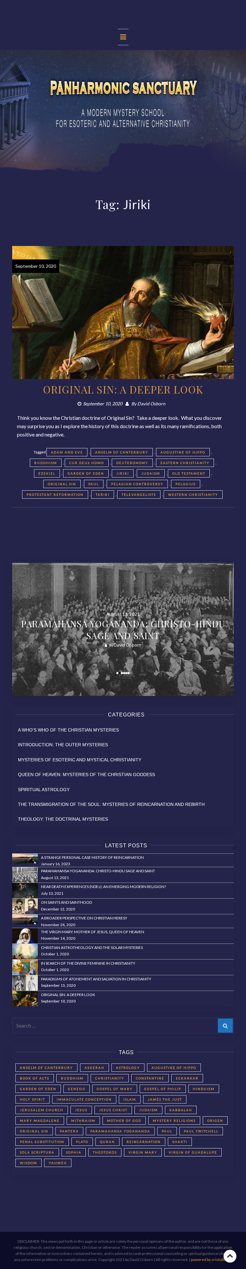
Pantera (69, 1131)
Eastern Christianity (184, 463)
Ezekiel (46, 473)
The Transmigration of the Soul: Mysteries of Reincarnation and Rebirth (111, 804)
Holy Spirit (32, 1099)
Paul (93, 484)
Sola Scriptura (37, 1152)
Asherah (94, 1068)
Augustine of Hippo (182, 452)
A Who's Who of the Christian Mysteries (68, 729)
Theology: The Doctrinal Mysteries (63, 819)
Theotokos (105, 1152)
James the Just (165, 1099)
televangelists (139, 494)
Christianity (109, 1078)
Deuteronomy (132, 463)
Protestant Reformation (55, 494)
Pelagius (186, 484)
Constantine (150, 1078)
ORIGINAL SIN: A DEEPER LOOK (123, 389)
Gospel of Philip (162, 1089)
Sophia (73, 1152)
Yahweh (58, 1163)
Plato (82, 1142)
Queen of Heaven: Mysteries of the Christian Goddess (86, 774)
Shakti (179, 1142)
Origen (215, 1120)
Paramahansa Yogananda (120, 1131)
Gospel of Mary (115, 1089)
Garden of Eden (86, 473)
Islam (129, 1099)
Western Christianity (193, 494)
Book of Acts (34, 1078)
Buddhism (45, 463)
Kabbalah (180, 1110)
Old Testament (188, 473)
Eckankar (187, 1078)
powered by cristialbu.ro (211, 1259)
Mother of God (124, 1120)
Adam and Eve (67, 452)
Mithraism (83, 1120)
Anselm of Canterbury (121, 452)
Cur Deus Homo (86, 463)
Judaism (150, 473)
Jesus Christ (113, 1110)
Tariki (103, 494)
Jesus (81, 1110)
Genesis (76, 1089)
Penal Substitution (42, 1142)
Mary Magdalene (40, 1120)
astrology (128, 1068)
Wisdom (28, 1163)
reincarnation (144, 1142)
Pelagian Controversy (137, 484)
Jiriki (122, 473)
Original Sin (62, 484)
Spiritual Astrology (44, 789)
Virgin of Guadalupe (193, 1152)
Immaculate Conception (84, 1099)
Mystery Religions (174, 1120)
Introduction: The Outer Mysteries (63, 744)
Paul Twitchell (201, 1131)
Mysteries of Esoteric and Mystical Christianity (79, 759)
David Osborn (151, 403)
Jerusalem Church (41, 1110)
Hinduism (204, 1089)
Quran (107, 1142)
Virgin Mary (142, 1152)
